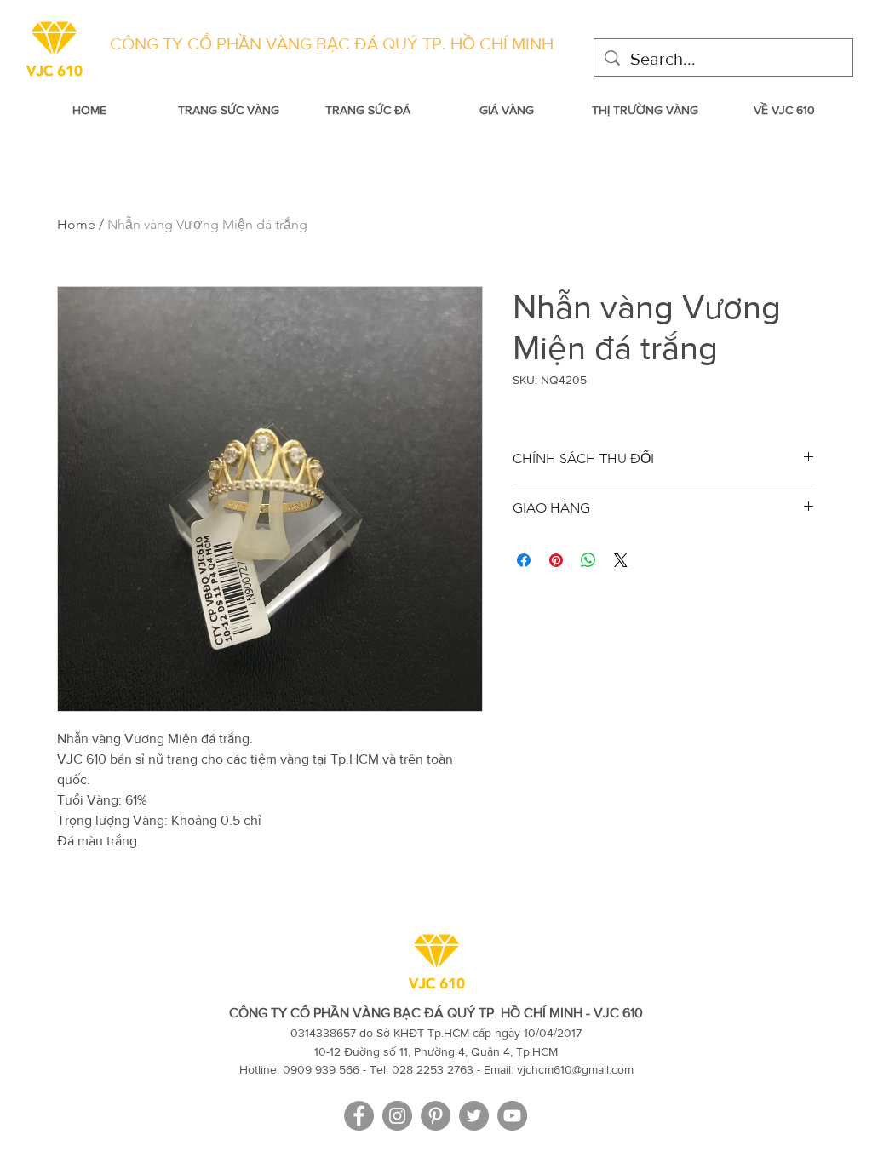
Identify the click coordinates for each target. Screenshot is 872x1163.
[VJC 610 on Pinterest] (435, 1116)
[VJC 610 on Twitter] (474, 1116)
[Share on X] (621, 560)
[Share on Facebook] (523, 560)
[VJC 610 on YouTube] (512, 1116)
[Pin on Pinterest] (556, 560)
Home (76, 224)
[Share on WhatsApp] (588, 560)
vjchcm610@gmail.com (575, 1069)
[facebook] (359, 1116)
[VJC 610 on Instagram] (397, 1116)
